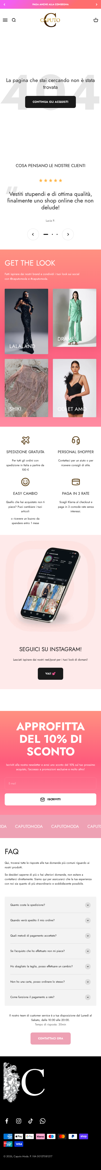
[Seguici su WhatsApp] (42, 1121)
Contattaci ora (50, 1038)
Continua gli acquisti (50, 102)
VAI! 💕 (50, 673)
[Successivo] (96, 4)
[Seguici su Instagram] (19, 1121)
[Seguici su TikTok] (30, 1121)
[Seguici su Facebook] (7, 1121)
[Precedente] (4, 4)
